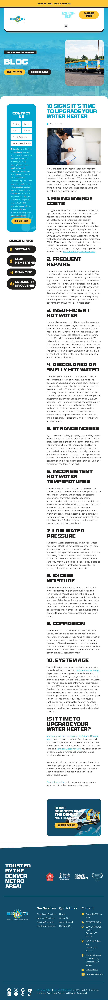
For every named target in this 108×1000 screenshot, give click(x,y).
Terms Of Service (62, 990)
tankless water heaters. (69, 748)
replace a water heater (87, 670)
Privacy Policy (22, 212)
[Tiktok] (30, 994)
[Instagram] (16, 994)
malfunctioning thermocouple (79, 251)
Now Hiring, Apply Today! (54, 4)
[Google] (23, 990)
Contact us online (56, 782)
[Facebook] (9, 990)
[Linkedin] (9, 994)
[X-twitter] (16, 990)
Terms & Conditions (18, 216)
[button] (66, 26)
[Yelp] (23, 994)
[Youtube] (30, 990)
